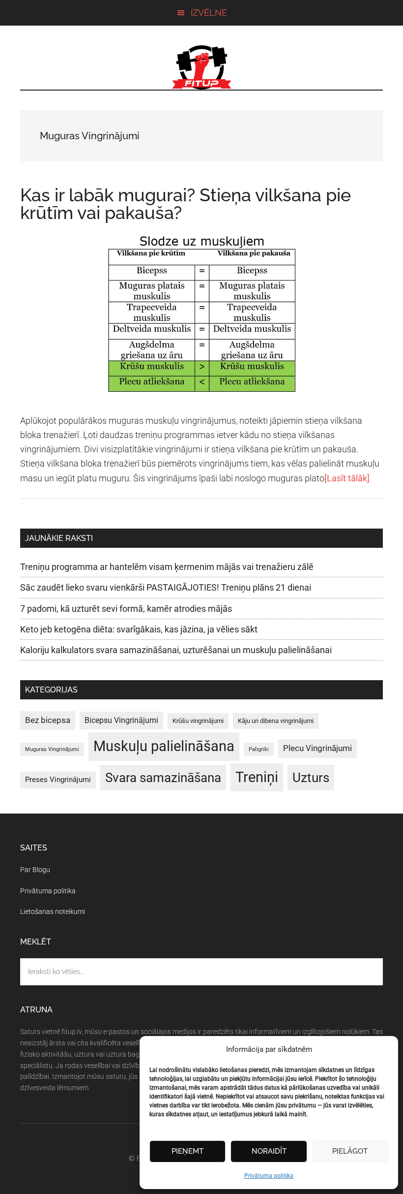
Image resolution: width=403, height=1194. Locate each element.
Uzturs (310, 777)
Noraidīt (269, 1151)
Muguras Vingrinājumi (52, 749)
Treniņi (256, 777)
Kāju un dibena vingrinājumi (276, 720)
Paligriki (259, 749)
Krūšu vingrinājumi (198, 720)
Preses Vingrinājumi (58, 779)
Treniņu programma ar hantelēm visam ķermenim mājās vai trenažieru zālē (167, 567)
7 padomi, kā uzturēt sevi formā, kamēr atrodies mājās (126, 608)
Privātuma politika (268, 1175)
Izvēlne (209, 12)
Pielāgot (350, 1151)
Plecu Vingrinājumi (317, 748)
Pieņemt (187, 1151)
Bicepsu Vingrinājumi (121, 720)
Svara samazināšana (163, 777)
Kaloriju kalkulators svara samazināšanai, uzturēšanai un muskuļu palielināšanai (176, 650)
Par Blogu (35, 870)
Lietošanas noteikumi (52, 911)
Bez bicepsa (47, 720)
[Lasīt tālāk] (347, 478)
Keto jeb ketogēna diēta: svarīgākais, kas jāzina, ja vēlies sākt (139, 629)
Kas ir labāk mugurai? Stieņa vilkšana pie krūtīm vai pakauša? (185, 204)
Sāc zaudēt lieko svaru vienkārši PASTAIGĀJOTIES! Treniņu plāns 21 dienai (165, 587)
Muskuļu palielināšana (163, 746)
